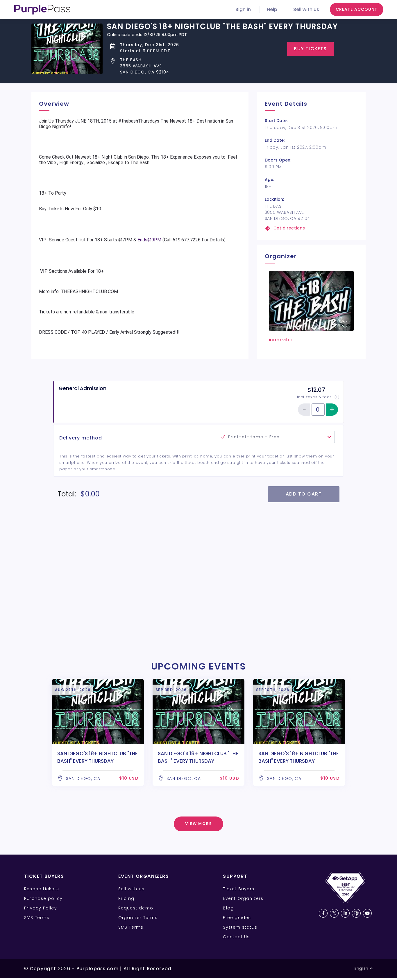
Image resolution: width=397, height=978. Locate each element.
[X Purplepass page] (334, 913)
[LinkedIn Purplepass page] (345, 913)
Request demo (135, 908)
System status (240, 927)
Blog (228, 908)
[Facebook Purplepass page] (323, 913)
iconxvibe (281, 339)
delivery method (179, 434)
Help (272, 9)
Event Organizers (243, 898)
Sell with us (306, 9)
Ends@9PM (149, 240)
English (361, 968)
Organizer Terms (138, 917)
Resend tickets (41, 889)
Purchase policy (43, 898)
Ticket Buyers (238, 889)
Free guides (237, 917)
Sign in (243, 9)
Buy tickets (310, 48)
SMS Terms (36, 917)
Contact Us (236, 937)
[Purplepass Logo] (42, 10)
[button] (222, 66)
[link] (311, 228)
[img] (337, 397)
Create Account (357, 9)
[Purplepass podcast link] (356, 913)
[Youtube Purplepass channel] (367, 913)
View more (198, 823)
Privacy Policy (40, 908)
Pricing (126, 898)
